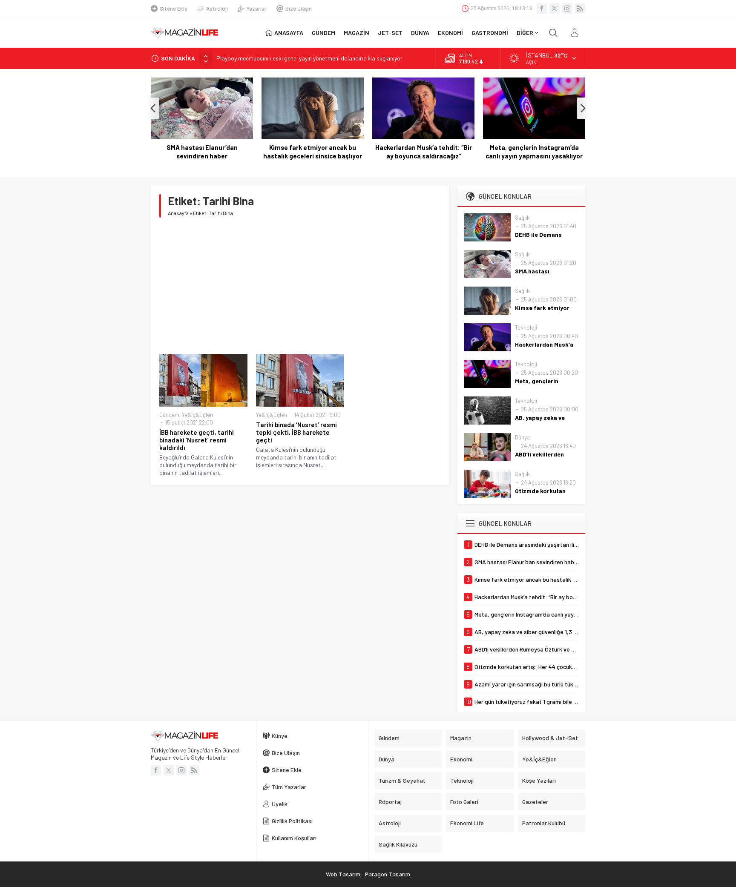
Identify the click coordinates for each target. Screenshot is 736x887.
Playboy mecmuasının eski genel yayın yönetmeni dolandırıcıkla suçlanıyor (309, 58)
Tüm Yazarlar (289, 786)
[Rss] (580, 8)
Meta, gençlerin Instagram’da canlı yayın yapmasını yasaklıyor (534, 152)
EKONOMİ (450, 32)
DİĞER (525, 32)
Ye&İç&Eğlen (197, 414)
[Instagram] (567, 8)
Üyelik (280, 803)
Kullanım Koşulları (294, 837)
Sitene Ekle (173, 8)
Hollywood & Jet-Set (550, 737)
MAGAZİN (356, 32)
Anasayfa (178, 213)
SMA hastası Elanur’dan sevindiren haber (202, 152)
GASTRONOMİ (490, 32)
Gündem (169, 414)
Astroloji (217, 8)
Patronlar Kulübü (543, 823)
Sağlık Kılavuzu (398, 844)
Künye (280, 735)
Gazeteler (535, 801)
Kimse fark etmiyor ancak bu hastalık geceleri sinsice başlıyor (312, 152)
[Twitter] (554, 8)
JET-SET (390, 32)
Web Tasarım (343, 874)
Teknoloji (526, 327)
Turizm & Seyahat (402, 780)
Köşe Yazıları (539, 780)
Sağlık (522, 217)
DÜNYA (420, 32)
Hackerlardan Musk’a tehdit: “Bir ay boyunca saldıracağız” (423, 152)
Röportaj (390, 801)
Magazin (461, 737)
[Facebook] (542, 8)
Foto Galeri (464, 801)
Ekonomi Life (467, 823)
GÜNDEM (323, 32)
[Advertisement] (299, 285)
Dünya (522, 437)
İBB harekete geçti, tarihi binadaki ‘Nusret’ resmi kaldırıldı (196, 439)
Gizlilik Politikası (292, 820)
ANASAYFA (288, 32)
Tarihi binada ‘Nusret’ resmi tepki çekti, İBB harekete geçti (296, 432)
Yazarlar (257, 8)
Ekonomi (461, 759)
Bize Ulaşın (298, 8)
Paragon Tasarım (387, 874)
